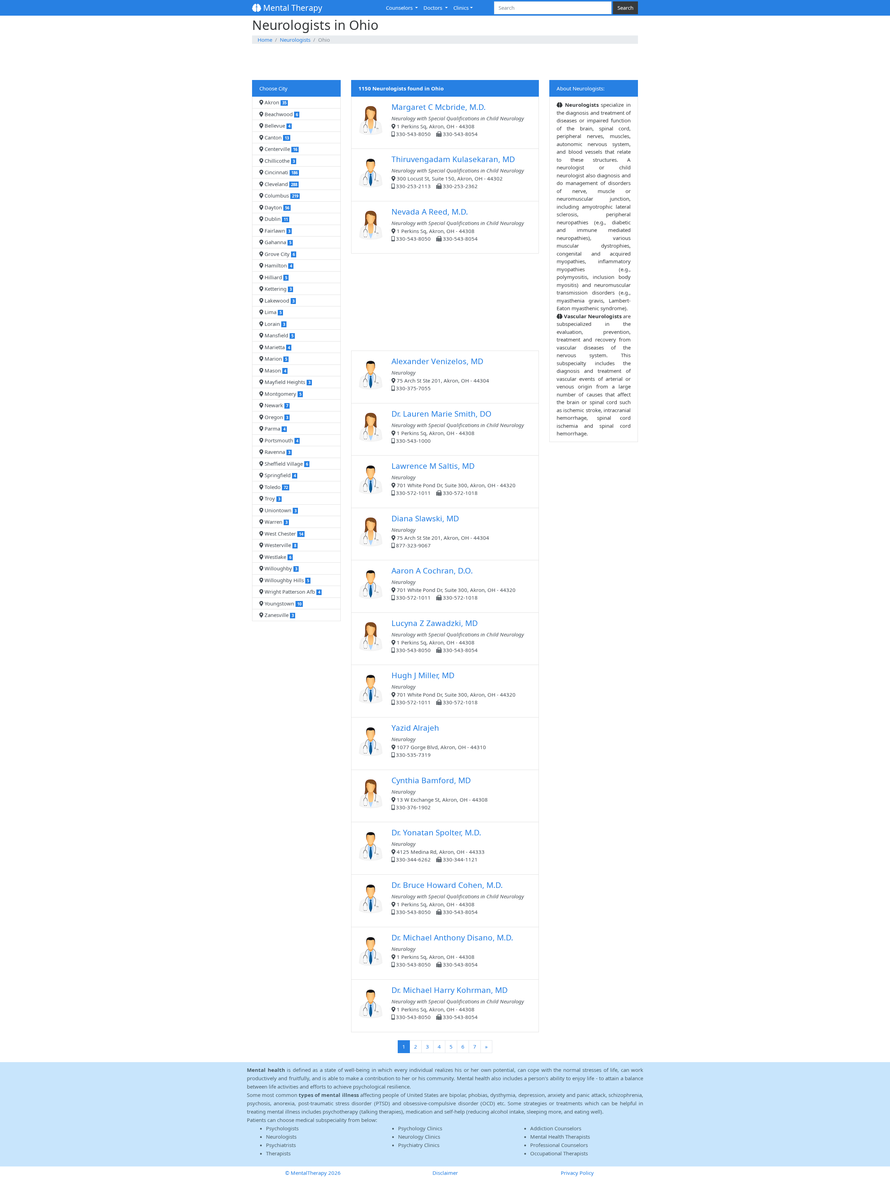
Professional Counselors (559, 1144)
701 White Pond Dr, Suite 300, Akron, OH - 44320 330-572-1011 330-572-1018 (453, 478)
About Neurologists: (581, 88)
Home (265, 39)
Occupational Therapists (559, 1153)
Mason (274, 370)
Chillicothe (279, 160)
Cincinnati (280, 172)
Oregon (275, 417)
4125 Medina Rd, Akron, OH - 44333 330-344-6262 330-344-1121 (438, 845)
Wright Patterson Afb (291, 591)
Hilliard (275, 277)
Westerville (279, 545)
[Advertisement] (445, 62)
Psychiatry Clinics (418, 1144)
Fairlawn (276, 230)
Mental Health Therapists (560, 1136)
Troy (271, 498)
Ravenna (276, 451)
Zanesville (278, 614)
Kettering (277, 288)
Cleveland (280, 184)
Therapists (278, 1153)
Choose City (273, 88)
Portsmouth (280, 440)
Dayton (276, 207)
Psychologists (282, 1128)
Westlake (277, 556)
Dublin (275, 218)
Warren (275, 521)
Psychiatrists (281, 1144)
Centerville (280, 148)
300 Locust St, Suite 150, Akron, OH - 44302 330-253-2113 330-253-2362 (457, 172)
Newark (275, 405)
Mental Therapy (291, 7)
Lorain (274, 323)
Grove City (279, 253)
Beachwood (280, 114)
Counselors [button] (400, 7)
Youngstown (282, 603)
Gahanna (277, 242)
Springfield (279, 475)
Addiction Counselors (555, 1128)
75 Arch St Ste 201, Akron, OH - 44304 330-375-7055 (440, 374)
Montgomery (282, 393)
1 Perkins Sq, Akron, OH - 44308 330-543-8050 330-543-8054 (457, 119)
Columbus (280, 195)
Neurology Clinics (419, 1136)
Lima (272, 311)
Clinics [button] (461, 7)
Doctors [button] (433, 7)
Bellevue (276, 125)
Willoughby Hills (286, 580)
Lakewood (278, 300)
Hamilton (277, 265)
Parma (274, 428)
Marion (275, 358)
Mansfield (278, 335)
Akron (274, 102)
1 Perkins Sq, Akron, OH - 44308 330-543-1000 (457, 426)
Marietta (276, 347)
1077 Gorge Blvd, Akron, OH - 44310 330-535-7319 (438, 740)
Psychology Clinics (420, 1128)
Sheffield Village (285, 463)
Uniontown (280, 510)
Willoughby (280, 568)
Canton (276, 137)
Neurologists (295, 39)
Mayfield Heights (286, 381)
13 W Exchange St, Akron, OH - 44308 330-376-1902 (439, 793)
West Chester (283, 533)
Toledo (275, 486)
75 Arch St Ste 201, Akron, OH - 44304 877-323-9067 (440, 531)
